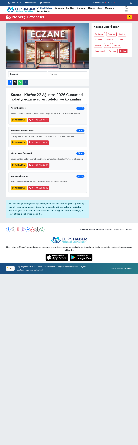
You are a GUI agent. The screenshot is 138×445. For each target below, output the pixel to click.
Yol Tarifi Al (20, 120)
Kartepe (112, 51)
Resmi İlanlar (44, 11)
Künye (92, 230)
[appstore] (57, 257)
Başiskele (99, 34)
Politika (70, 8)
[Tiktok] (37, 229)
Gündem (59, 8)
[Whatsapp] (42, 229)
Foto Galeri (16, 3)
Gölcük (98, 45)
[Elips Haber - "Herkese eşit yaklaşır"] (21, 9)
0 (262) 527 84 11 (40, 143)
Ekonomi (81, 8)
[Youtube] (32, 229)
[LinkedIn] (27, 229)
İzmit (107, 45)
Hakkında (84, 230)
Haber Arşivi (119, 230)
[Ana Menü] (126, 11)
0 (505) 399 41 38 (40, 120)
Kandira (117, 45)
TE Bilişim (128, 268)
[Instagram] (23, 229)
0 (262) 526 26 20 (40, 165)
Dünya (91, 8)
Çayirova (111, 34)
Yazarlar (46, 3)
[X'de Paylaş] (15, 82)
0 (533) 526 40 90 (40, 188)
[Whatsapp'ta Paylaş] (20, 82)
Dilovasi (109, 40)
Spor (100, 8)
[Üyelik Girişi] (130, 3)
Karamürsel (100, 51)
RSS (11, 268)
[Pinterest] (18, 229)
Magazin (109, 8)
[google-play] (81, 257)
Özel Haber (46, 8)
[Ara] (126, 8)
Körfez (123, 51)
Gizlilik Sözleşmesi (104, 230)
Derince (98, 40)
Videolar (32, 3)
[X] (13, 229)
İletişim (129, 230)
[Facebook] (8, 229)
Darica (122, 34)
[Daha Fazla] (25, 82)
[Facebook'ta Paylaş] (10, 82)
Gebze (120, 40)
